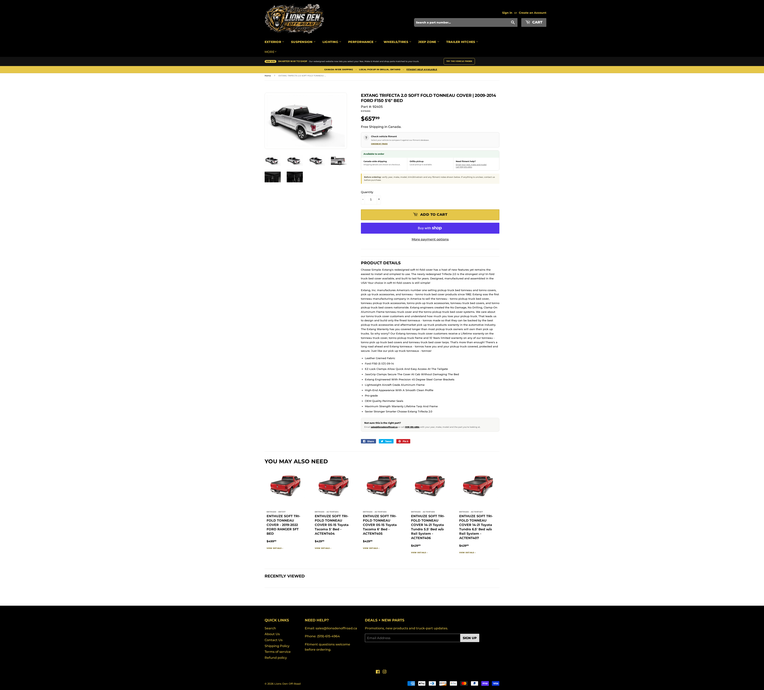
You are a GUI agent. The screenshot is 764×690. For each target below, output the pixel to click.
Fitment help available (421, 69)
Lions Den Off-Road (287, 683)
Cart (536, 22)
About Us (272, 634)
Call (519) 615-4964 (464, 167)
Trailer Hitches (461, 42)
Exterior (273, 42)
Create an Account (532, 12)
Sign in (507, 12)
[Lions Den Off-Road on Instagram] (385, 672)
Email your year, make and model (471, 164)
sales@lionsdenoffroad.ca (384, 427)
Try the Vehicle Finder (459, 61)
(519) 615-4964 (412, 427)
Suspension (302, 42)
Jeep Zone (427, 42)
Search (270, 628)
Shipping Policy (277, 646)
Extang (366, 111)
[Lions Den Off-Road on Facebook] (378, 672)
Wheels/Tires (396, 42)
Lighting (331, 42)
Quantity (367, 192)
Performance (361, 42)
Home (268, 75)
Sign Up (470, 638)
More (269, 52)
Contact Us (274, 640)
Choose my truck (379, 144)
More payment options (430, 239)
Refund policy (276, 658)
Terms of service (278, 652)
